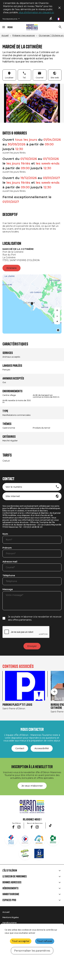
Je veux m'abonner (32, 785)
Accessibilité (41, 748)
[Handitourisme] (51, 19)
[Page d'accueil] (32, 27)
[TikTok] (50, 825)
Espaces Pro (9, 900)
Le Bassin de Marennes (14, 876)
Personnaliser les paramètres (32, 950)
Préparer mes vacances (23, 35)
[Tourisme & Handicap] (39, 853)
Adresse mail (9, 562)
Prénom (7, 548)
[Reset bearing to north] (57, 321)
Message (7, 589)
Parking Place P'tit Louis (17, 704)
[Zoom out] (57, 316)
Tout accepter (21, 941)
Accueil (5, 35)
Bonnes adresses (11, 882)
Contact (19, 748)
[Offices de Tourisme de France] (11, 839)
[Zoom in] (57, 310)
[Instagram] (19, 827)
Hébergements (10, 888)
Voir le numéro (14, 486)
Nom (5, 534)
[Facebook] (13, 827)
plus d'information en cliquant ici (36, 12)
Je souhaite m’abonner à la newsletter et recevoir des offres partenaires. (35, 618)
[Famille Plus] (39, 839)
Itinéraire (11, 268)
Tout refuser (44, 941)
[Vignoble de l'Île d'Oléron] (53, 839)
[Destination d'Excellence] (25, 839)
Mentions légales (10, 917)
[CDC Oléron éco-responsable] (25, 853)
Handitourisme (10, 894)
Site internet (13, 496)
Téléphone (8, 575)
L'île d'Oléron (9, 870)
